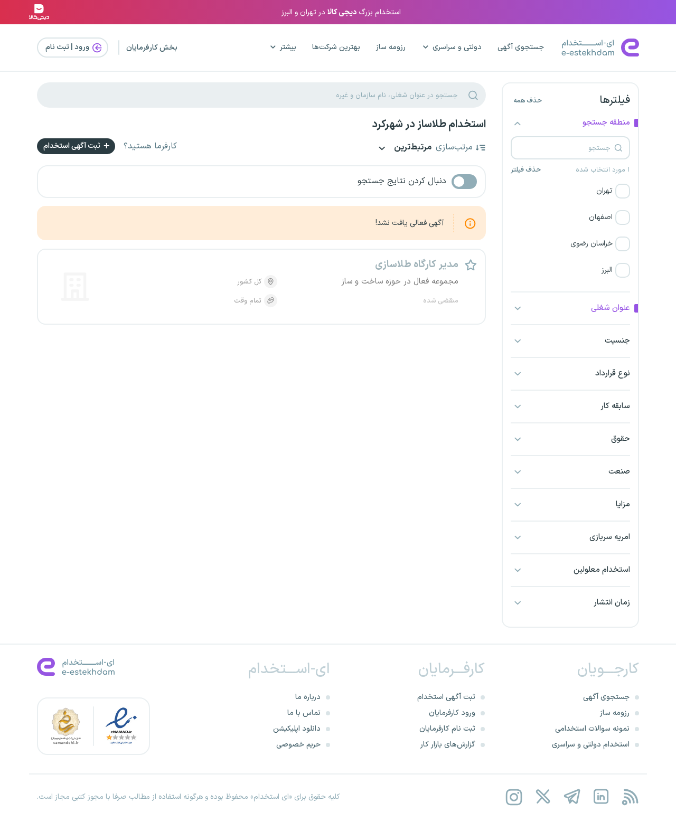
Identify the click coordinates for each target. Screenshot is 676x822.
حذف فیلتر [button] (526, 170)
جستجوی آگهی (520, 47)
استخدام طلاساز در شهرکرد (429, 125)
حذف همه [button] (527, 101)
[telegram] (571, 797)
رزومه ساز (391, 47)
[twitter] (542, 797)
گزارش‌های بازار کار (447, 744)
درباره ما (308, 697)
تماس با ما (304, 713)
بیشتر (288, 47)
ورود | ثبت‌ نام (68, 47)
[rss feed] (630, 797)
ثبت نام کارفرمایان (447, 728)
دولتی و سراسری (457, 47)
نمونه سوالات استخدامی (592, 728)
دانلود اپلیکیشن (297, 728)
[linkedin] (601, 797)
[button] (570, 191)
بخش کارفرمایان (151, 47)
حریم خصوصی (298, 744)
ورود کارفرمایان (452, 713)
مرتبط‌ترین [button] (411, 148)
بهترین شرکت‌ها (336, 47)
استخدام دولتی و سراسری (591, 744)
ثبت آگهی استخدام (72, 146)
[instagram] (513, 797)
